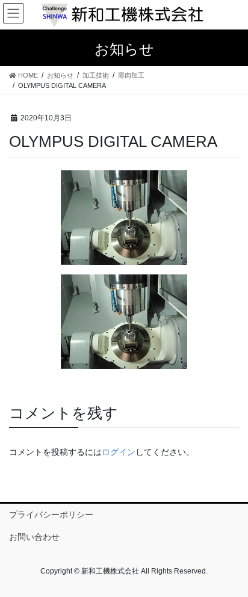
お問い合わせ (34, 537)
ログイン (118, 452)
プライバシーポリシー (51, 514)
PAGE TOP (230, 568)
